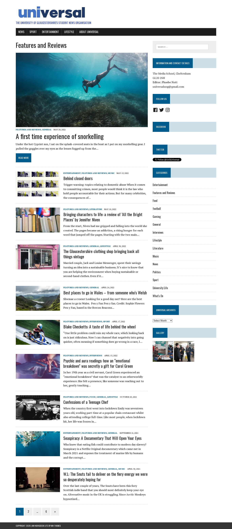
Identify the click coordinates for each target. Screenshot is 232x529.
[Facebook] (155, 110)
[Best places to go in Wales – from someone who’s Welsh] (38, 308)
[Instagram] (167, 110)
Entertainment (50, 32)
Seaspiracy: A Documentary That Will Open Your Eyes (102, 438)
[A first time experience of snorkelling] (82, 125)
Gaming (157, 217)
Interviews (96, 321)
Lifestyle (69, 32)
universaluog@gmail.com (168, 86)
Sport (33, 32)
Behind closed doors (78, 178)
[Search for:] (182, 46)
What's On (158, 296)
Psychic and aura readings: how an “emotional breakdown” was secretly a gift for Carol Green (98, 363)
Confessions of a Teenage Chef (85, 402)
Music (111, 173)
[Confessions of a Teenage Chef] (38, 418)
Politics (157, 272)
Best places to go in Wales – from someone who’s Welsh (105, 292)
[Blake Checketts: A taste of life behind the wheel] (38, 342)
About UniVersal (89, 32)
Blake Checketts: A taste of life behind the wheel (99, 326)
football (157, 209)
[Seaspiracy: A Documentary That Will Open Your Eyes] (38, 454)
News (21, 32)
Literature (96, 209)
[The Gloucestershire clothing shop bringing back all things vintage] (38, 267)
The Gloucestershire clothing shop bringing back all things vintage (101, 253)
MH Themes (56, 525)
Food (93, 397)
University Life (160, 288)
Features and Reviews (28, 129)
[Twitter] (161, 110)
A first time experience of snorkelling (60, 136)
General (46, 129)
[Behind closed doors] (38, 194)
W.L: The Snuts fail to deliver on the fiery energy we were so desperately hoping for (105, 476)
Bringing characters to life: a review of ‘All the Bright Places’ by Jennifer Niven (102, 217)
